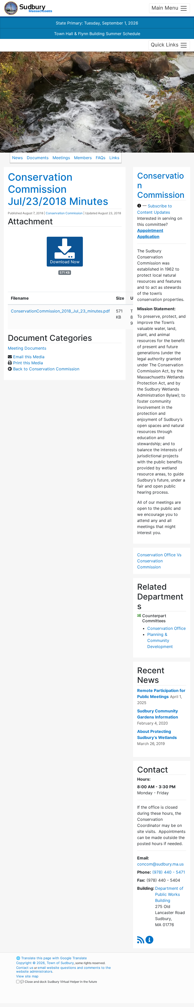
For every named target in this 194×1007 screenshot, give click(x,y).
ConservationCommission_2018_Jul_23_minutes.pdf (60, 311)
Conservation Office (166, 628)
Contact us (24, 968)
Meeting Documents (27, 348)
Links (114, 157)
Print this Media (28, 362)
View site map (27, 976)
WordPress (151, 958)
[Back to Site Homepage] (28, 8)
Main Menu (166, 8)
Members (83, 157)
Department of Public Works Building (169, 894)
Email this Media (28, 356)
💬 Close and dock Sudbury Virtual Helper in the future (58, 982)
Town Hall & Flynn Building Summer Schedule (97, 33)
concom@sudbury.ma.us (160, 864)
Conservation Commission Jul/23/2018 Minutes (58, 189)
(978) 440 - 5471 (168, 872)
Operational (160, 986)
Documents (37, 157)
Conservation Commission (64, 213)
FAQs (100, 157)
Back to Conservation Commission (46, 368)
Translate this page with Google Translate (51, 958)
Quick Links (165, 45)
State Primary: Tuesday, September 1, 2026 (97, 23)
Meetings (61, 157)
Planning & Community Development (160, 640)
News (17, 157)
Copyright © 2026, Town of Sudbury (45, 963)
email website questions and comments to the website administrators (63, 969)
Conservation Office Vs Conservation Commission (159, 560)
